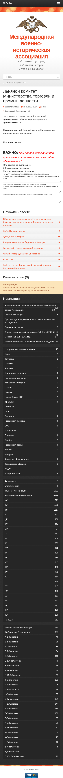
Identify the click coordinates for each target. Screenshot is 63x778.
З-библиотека (31, 670)
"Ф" (31, 591)
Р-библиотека (31, 708)
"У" (31, 586)
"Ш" (31, 610)
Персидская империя (31, 378)
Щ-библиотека (31, 751)
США (31, 411)
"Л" (29, 111)
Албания (31, 368)
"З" (31, 533)
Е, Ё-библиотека (31, 661)
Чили (31, 354)
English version (31, 486)
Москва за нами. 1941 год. (30, 337)
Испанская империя (31, 382)
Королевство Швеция (31, 464)
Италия (31, 392)
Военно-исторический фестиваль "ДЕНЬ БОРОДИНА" (31, 332)
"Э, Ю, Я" (31, 619)
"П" (31, 567)
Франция (31, 402)
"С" (31, 576)
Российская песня (31, 445)
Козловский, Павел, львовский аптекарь (23, 248)
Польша (31, 387)
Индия (31, 468)
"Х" (31, 596)
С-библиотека (31, 713)
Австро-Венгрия (31, 473)
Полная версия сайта (17, 82)
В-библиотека (31, 646)
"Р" (31, 572)
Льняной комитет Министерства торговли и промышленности (28, 96)
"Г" (31, 514)
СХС (31, 425)
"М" (31, 552)
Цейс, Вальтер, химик (14, 231)
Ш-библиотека (31, 746)
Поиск (57, 76)
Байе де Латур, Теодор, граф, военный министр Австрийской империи (27, 266)
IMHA (31, 770)
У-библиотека (31, 723)
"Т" (31, 581)
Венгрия (31, 454)
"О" (31, 562)
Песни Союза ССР (31, 397)
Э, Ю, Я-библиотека (31, 756)
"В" (31, 510)
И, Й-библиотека (31, 675)
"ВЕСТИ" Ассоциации (31, 491)
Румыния (31, 416)
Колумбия (31, 359)
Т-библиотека (31, 718)
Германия (31, 406)
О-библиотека (31, 699)
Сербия (31, 440)
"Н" (31, 557)
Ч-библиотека (31, 737)
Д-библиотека (31, 656)
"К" (31, 543)
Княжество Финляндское (31, 459)
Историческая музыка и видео (31, 349)
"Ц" (31, 600)
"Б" (31, 505)
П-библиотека (31, 704)
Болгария (31, 435)
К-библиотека (31, 680)
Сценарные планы (31, 327)
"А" (31, 500)
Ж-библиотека (31, 665)
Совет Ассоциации (31, 314)
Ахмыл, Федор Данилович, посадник (21, 253)
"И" (31, 538)
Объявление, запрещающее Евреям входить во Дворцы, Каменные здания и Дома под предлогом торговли (28, 222)
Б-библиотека (31, 641)
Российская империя (31, 421)
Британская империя (31, 373)
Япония (31, 449)
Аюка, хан (8, 259)
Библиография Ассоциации (31, 627)
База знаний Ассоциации (15, 111)
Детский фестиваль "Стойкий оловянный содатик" (31, 341)
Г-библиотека (31, 651)
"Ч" (31, 605)
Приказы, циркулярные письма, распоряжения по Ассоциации (31, 321)
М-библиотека (31, 689)
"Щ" (31, 615)
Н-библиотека (31, 694)
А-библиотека (31, 637)
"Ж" (31, 529)
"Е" (31, 524)
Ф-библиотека (31, 727)
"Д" (31, 519)
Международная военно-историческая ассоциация (31, 305)
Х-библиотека (31, 732)
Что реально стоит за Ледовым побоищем (24, 242)
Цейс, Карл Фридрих (13, 236)
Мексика (31, 363)
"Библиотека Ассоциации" (31, 632)
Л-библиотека (31, 684)
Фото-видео (31, 481)
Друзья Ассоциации (30, 310)
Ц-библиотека (31, 742)
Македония (31, 430)
